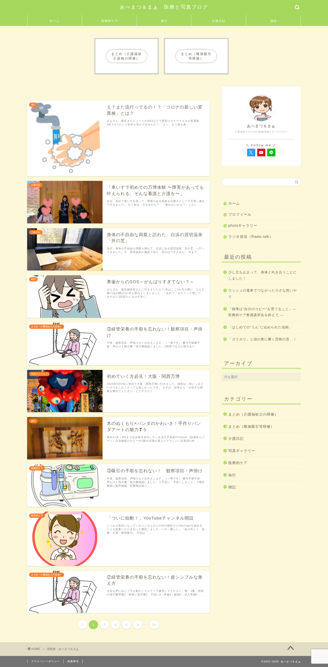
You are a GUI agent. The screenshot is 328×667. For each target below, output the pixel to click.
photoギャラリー (242, 225)
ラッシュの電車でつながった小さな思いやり (262, 294)
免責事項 (73, 661)
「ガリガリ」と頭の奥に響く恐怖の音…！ (262, 339)
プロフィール (239, 214)
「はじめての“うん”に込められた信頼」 (260, 327)
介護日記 (218, 21)
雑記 (273, 21)
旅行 (164, 21)
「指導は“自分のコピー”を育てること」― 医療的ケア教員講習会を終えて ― (262, 312)
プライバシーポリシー (45, 661)
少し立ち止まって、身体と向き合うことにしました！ (262, 275)
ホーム (54, 21)
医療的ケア (109, 21)
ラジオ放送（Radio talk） (250, 236)
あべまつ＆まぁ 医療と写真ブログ (164, 7)
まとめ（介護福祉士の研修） (253, 414)
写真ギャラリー (241, 451)
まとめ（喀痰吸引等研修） (251, 426)
